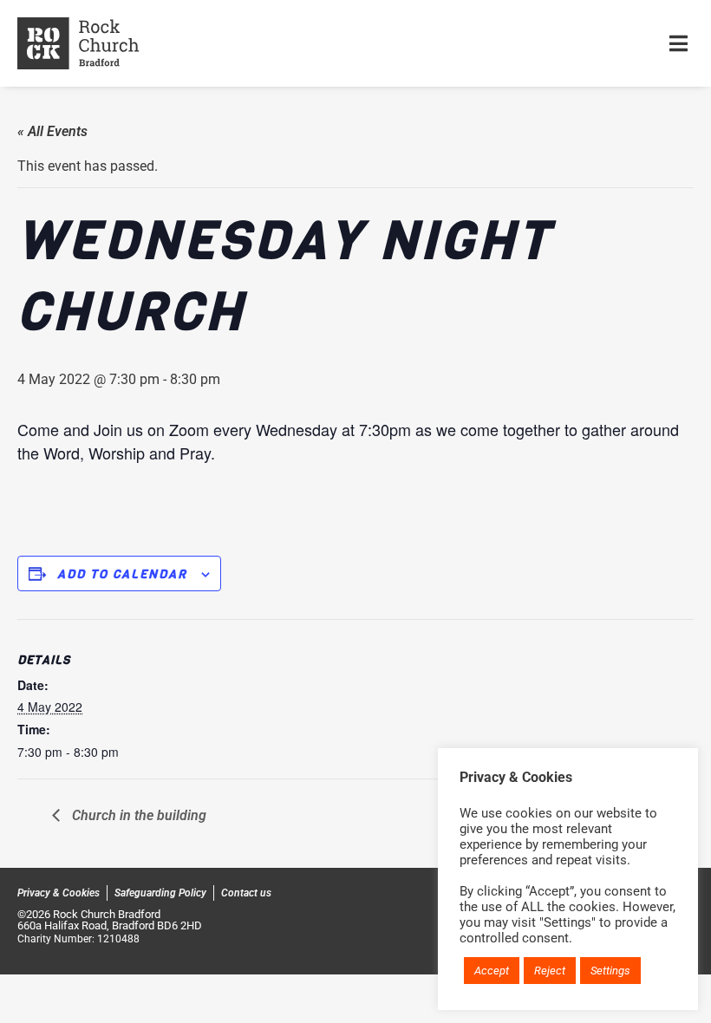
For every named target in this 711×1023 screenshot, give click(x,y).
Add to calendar (122, 574)
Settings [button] (610, 970)
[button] (678, 43)
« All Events (52, 131)
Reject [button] (549, 970)
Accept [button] (491, 970)
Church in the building (137, 815)
